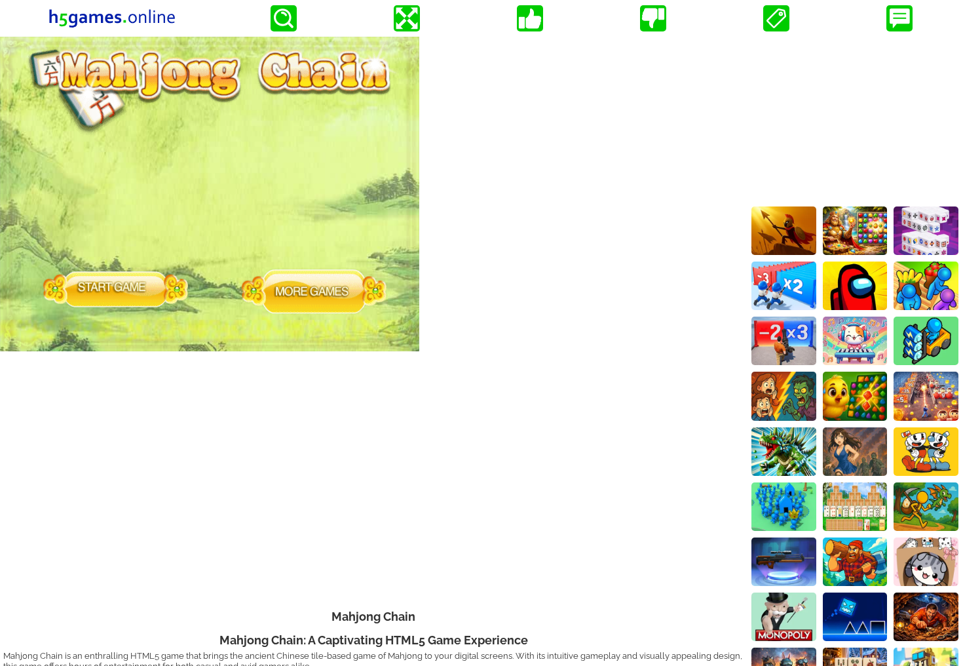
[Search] (284, 18)
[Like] (530, 18)
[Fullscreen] (407, 18)
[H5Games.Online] (112, 18)
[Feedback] (899, 18)
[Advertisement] (855, 119)
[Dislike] (653, 18)
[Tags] (776, 18)
